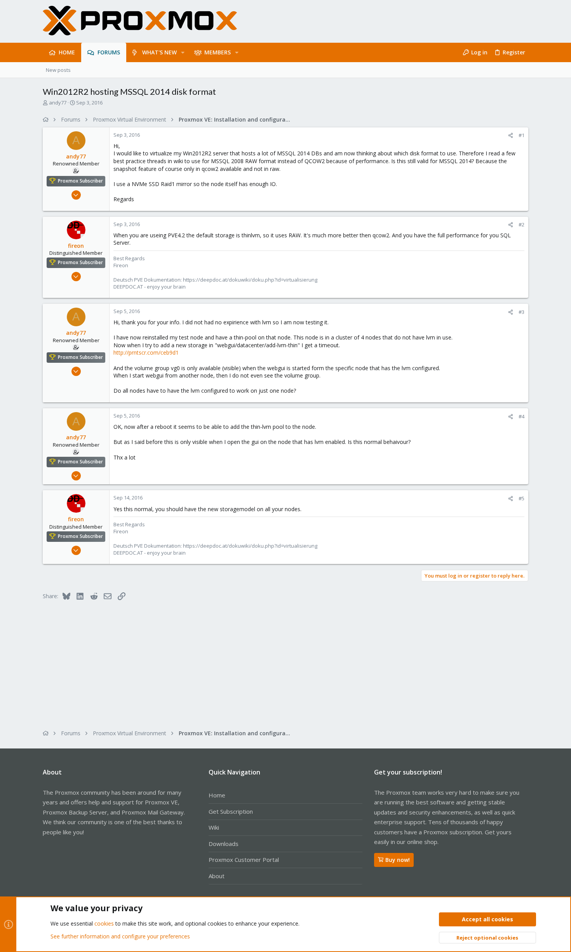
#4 (521, 416)
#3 (521, 311)
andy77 (57, 102)
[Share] (510, 135)
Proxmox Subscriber (80, 181)
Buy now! (397, 859)
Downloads (223, 844)
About (217, 876)
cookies (104, 923)
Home (217, 795)
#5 (521, 498)
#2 (521, 224)
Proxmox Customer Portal (244, 859)
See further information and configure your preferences (120, 936)
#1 (521, 135)
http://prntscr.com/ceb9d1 (146, 352)
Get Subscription (231, 811)
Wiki (214, 827)
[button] (183, 52)
